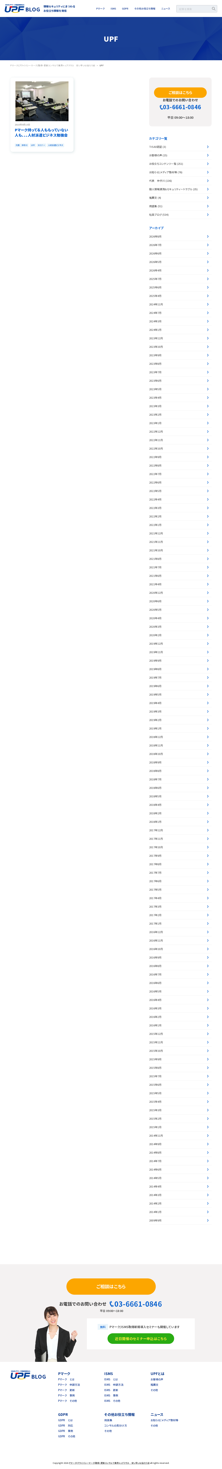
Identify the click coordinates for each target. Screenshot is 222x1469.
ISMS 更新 (111, 1390)
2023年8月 (155, 363)
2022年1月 (155, 525)
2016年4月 (155, 1000)
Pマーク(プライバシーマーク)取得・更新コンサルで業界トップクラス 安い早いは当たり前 (109, 1462)
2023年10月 (156, 346)
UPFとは (157, 1373)
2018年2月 (155, 813)
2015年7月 (155, 1076)
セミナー (41, 145)
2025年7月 (155, 279)
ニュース (165, 8)
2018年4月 (155, 805)
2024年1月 (155, 330)
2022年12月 (156, 431)
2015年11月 (156, 1042)
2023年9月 (155, 355)
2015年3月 (155, 1110)
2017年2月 (155, 915)
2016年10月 (156, 949)
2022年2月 (155, 516)
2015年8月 (155, 1067)
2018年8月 (155, 771)
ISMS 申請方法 (113, 1384)
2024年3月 (155, 321)
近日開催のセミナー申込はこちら (141, 1338)
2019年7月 (155, 677)
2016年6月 (155, 983)
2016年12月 (156, 932)
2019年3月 (155, 711)
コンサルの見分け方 (115, 1425)
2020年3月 (155, 626)
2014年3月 (155, 1195)
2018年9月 (155, 762)
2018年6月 (155, 788)
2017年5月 (155, 889)
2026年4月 (155, 270)
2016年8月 (155, 966)
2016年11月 (156, 940)
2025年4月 (155, 296)
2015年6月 (155, 1084)
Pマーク (100, 8)
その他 (154, 1390)
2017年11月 (156, 838)
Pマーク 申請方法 (69, 1384)
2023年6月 (155, 380)
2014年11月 (156, 1135)
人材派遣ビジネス (55, 145)
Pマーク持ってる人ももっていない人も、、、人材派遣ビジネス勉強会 (41, 132)
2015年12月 (156, 1034)
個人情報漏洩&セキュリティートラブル (170, 189)
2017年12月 (156, 830)
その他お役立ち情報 (144, 8)
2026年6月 (155, 253)
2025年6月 (155, 287)
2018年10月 (156, 754)
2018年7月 (155, 779)
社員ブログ (155, 214)
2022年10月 (156, 448)
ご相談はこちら (180, 92)
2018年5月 (155, 796)
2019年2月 (155, 720)
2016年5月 (155, 991)
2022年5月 (155, 491)
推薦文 (153, 197)
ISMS (113, 8)
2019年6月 (155, 686)
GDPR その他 (66, 1436)
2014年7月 (155, 1161)
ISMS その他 (112, 1401)
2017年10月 (156, 847)
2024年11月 (156, 304)
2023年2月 (155, 414)
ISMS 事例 (111, 1395)
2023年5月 (155, 389)
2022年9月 (155, 457)
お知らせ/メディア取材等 (163, 172)
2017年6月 (155, 881)
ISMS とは (111, 1379)
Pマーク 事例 (66, 1395)
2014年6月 (155, 1169)
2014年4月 (155, 1186)
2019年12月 (156, 643)
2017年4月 (155, 898)
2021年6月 (155, 575)
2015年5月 (155, 1093)
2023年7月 (155, 372)
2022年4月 (155, 499)
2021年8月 (155, 559)
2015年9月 (155, 1059)
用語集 (153, 206)
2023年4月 (155, 397)
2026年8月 (155, 236)
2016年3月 (155, 1008)
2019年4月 (155, 703)
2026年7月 (155, 245)
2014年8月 (155, 1152)
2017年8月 (155, 864)
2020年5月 (155, 609)
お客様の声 (155, 155)
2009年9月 (155, 1220)
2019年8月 (155, 669)
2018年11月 (156, 745)
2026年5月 (155, 262)
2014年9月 (155, 1144)
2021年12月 (156, 533)
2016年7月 (155, 974)
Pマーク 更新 (66, 1390)
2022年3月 (155, 508)
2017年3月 (155, 906)
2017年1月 (155, 923)
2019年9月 (155, 660)
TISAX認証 (155, 147)
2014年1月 (155, 1212)
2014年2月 (155, 1203)
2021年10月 (156, 550)
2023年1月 (155, 423)
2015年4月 (155, 1101)
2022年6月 (155, 482)
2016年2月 (155, 1017)
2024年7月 (155, 313)
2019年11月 (156, 652)
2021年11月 (156, 542)
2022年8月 (155, 465)
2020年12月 (156, 592)
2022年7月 (155, 474)
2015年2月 (155, 1118)
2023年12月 (156, 338)
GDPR (125, 8)
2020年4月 (155, 618)
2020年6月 (155, 601)
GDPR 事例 (65, 1431)
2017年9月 (155, 855)
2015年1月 (155, 1127)
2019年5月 (155, 694)
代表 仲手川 (21, 145)
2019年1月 (155, 728)
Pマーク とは (66, 1379)
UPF (33, 145)
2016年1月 (155, 1025)
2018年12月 (156, 737)
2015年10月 (156, 1051)
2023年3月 (155, 406)
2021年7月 (155, 567)
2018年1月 (155, 821)
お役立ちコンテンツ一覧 (162, 163)
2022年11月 (156, 440)
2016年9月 (155, 957)
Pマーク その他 (67, 1401)
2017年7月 (155, 872)
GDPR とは (65, 1420)
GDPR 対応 (65, 1425)
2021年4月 (155, 584)
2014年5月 (155, 1178)
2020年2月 (155, 635)
